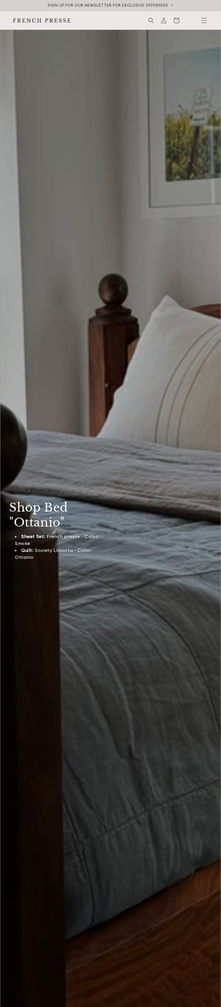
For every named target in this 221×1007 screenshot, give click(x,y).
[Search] (151, 20)
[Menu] (204, 20)
